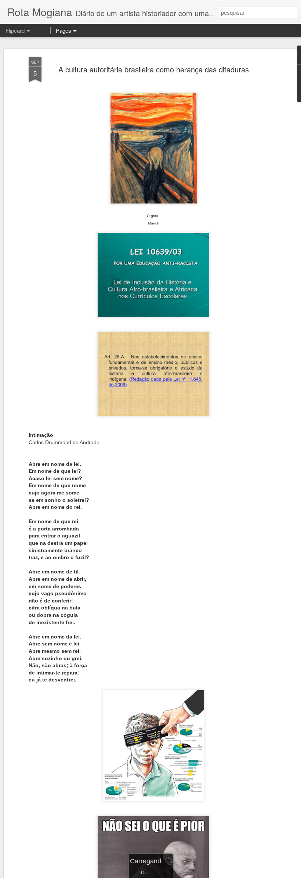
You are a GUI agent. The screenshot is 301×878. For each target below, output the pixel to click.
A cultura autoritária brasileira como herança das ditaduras (153, 69)
